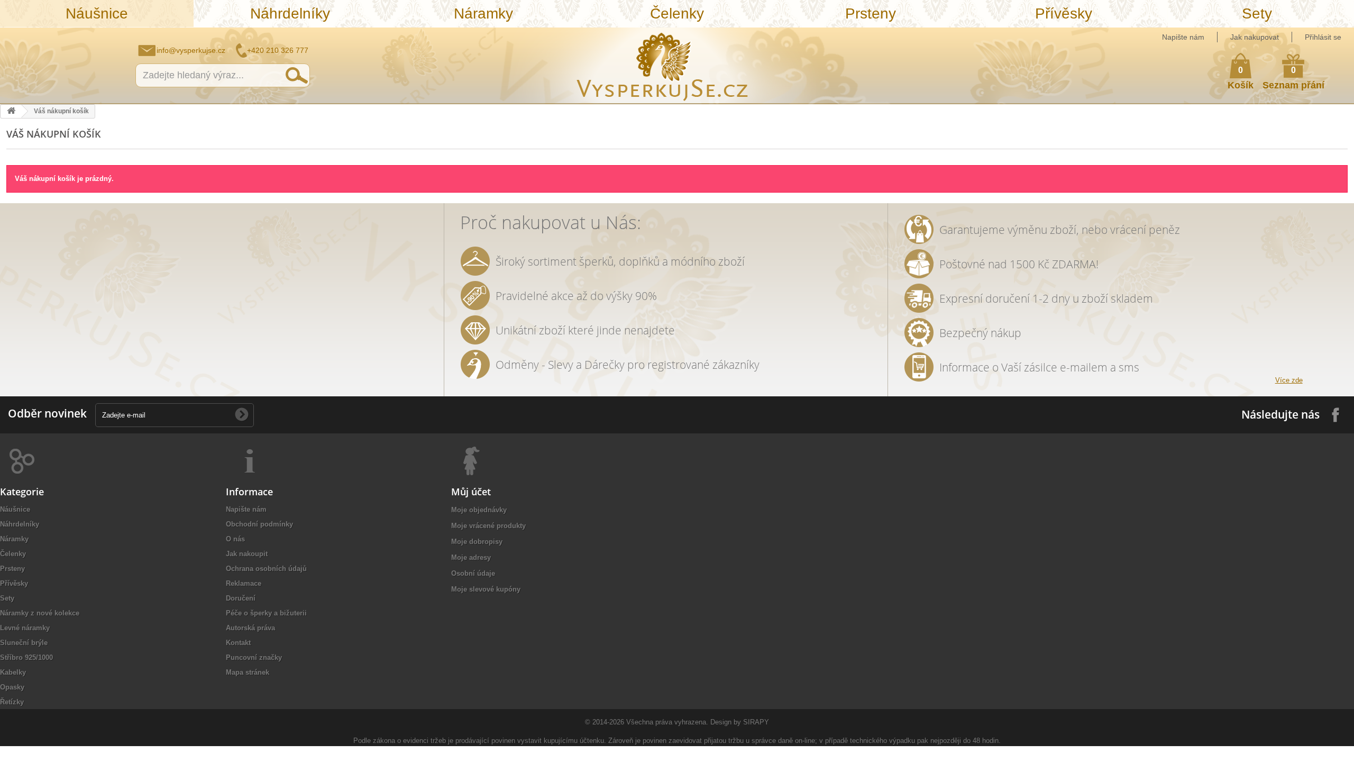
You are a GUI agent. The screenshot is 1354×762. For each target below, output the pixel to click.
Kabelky (13, 672)
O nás (235, 539)
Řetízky (12, 702)
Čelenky (677, 13)
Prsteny (870, 13)
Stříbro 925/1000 (26, 657)
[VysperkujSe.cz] (662, 65)
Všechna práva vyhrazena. (667, 722)
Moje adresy (471, 557)
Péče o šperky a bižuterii (266, 613)
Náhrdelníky (290, 13)
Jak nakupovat (1254, 37)
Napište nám (1183, 37)
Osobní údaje (473, 573)
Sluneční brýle (24, 643)
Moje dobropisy (476, 542)
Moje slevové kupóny (485, 589)
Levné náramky (25, 628)
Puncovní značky (254, 657)
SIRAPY (756, 722)
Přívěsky (1063, 13)
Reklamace (243, 583)
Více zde (1289, 380)
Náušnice (97, 13)
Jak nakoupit (247, 554)
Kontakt (238, 643)
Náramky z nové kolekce (39, 613)
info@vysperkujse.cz (191, 50)
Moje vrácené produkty (488, 526)
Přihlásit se (1323, 37)
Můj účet (471, 491)
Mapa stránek (247, 672)
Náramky (483, 13)
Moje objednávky (479, 510)
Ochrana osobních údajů (266, 569)
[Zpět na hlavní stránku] (11, 111)
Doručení (240, 598)
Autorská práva (250, 628)
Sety (1257, 13)
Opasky (12, 687)
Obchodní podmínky (259, 524)
